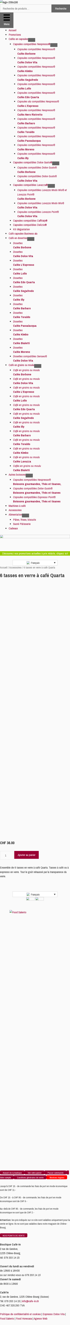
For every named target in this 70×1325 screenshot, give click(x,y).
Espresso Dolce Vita (54, 1314)
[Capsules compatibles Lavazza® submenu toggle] (51, 186)
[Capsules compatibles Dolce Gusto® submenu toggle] (55, 163)
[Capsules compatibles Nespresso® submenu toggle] (53, 45)
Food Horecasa (24, 1318)
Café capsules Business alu (23, 233)
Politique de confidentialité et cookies (20, 1314)
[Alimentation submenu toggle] (25, 515)
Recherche (60, 8)
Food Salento (7, 1318)
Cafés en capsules (18, 39)
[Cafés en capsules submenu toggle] (31, 40)
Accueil (12, 30)
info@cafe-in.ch (30, 1301)
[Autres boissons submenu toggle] (29, 475)
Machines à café (17, 506)
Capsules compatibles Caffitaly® (30, 220)
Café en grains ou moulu (21, 365)
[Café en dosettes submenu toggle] (30, 239)
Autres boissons (17, 474)
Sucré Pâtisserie (22, 524)
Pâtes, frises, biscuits (24, 519)
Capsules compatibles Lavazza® (30, 185)
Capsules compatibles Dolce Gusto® (32, 162)
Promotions (15, 35)
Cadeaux (13, 528)
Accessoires (15, 510)
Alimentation (15, 514)
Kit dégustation (21, 229)
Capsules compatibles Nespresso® (31, 44)
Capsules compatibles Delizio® (30, 225)
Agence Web (40, 1318)
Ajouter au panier (26, 855)
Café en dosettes (18, 238)
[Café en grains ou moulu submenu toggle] (37, 366)
